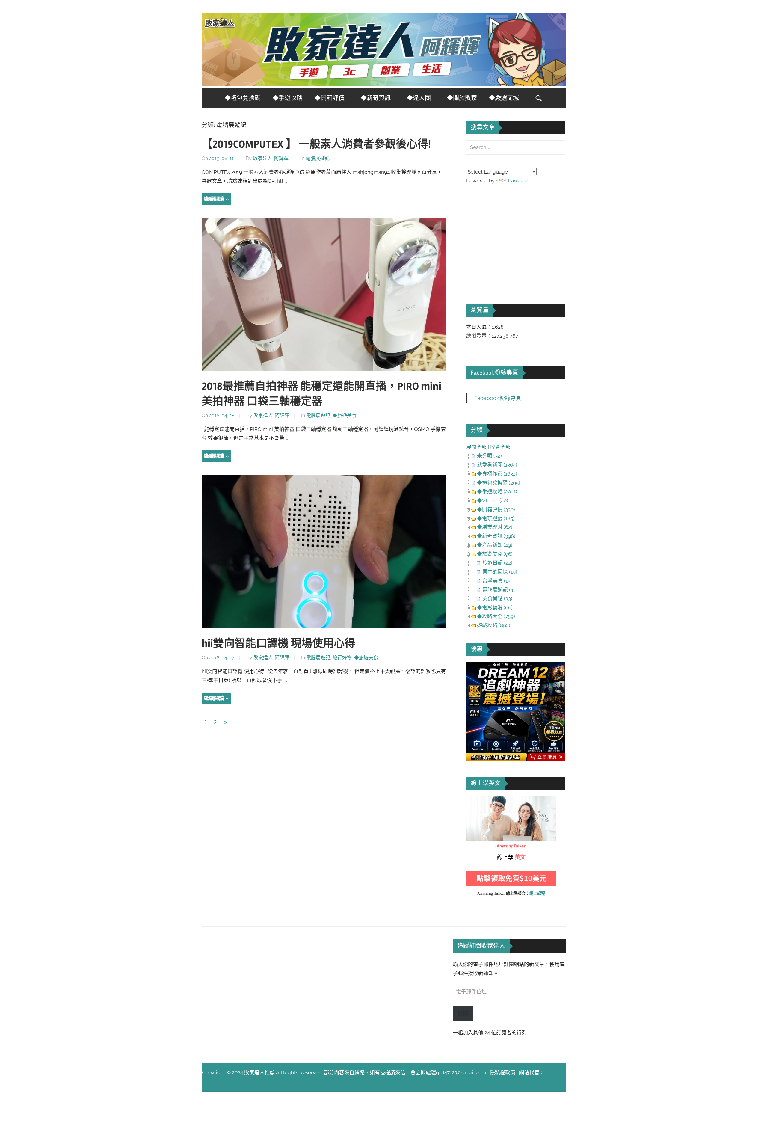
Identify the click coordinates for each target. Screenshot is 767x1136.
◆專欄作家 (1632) (497, 474)
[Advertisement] (511, 235)
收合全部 (500, 447)
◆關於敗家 (462, 98)
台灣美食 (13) (497, 581)
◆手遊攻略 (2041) (497, 491)
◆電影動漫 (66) (495, 607)
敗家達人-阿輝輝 (271, 158)
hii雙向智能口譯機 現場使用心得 (278, 643)
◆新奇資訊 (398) (496, 536)
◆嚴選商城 (504, 98)
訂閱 (463, 1013)
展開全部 (476, 447)
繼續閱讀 (214, 199)
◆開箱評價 (330, 98)
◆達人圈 (419, 98)
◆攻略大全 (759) (496, 616)
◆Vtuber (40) (492, 500)
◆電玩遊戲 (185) (495, 518)
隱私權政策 (502, 1072)
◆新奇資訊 (376, 98)
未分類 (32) (489, 456)
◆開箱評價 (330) (496, 509)
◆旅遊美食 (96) (495, 554)
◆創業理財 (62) (494, 527)
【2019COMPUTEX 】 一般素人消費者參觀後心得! (316, 144)
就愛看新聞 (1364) (497, 465)
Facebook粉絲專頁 (494, 372)
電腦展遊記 (318, 158)
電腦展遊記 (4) (498, 590)
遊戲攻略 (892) (493, 625)
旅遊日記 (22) (497, 563)
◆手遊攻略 (288, 98)
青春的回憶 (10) (499, 572)
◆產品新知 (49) (494, 545)
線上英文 (476, 800)
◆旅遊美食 (345, 415)
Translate (517, 181)
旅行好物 (342, 657)
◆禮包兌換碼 (243, 98)
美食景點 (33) (497, 598)
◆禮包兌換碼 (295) (498, 483)
